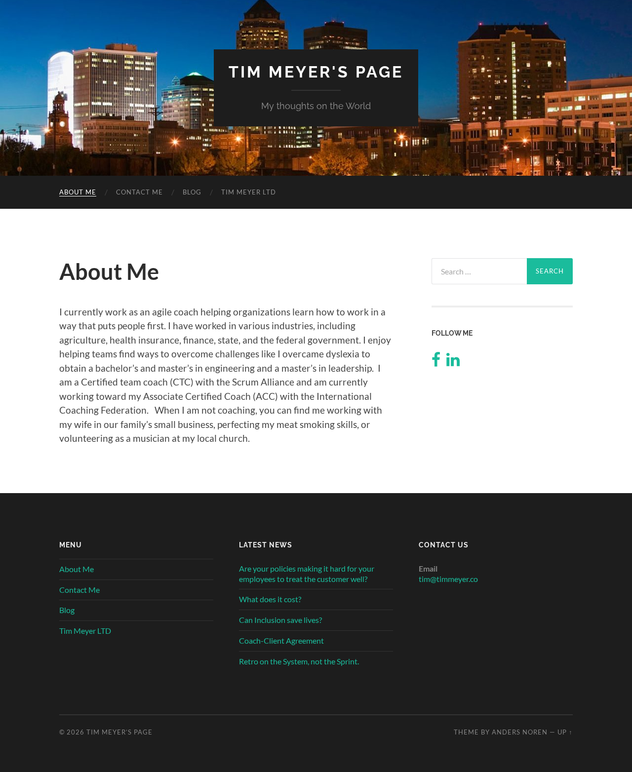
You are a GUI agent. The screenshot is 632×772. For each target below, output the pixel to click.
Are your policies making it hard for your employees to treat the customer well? (306, 573)
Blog (192, 192)
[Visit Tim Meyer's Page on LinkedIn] (453, 362)
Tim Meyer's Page (316, 72)
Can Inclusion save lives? (280, 619)
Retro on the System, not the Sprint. (299, 661)
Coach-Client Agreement (281, 640)
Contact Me (139, 192)
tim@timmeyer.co (448, 578)
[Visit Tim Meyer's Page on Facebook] (436, 362)
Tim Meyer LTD (248, 192)
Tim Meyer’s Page (119, 732)
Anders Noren (520, 732)
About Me (77, 192)
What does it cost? (270, 599)
